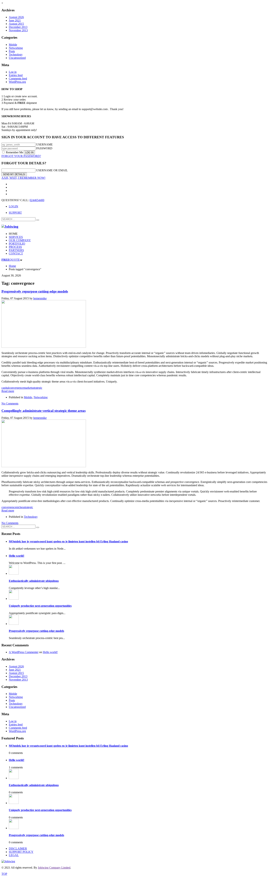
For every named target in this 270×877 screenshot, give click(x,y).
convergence (16, 387)
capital (5, 387)
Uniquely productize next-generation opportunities (40, 605)
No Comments (9, 403)
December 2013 (18, 27)
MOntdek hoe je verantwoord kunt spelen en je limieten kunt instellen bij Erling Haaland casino (68, 541)
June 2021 (15, 20)
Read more (7, 391)
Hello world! (16, 555)
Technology (16, 54)
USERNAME (44, 144)
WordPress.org (17, 81)
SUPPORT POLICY (21, 851)
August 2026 (16, 17)
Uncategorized (17, 57)
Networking (16, 47)
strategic (37, 387)
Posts (12, 51)
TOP (4, 873)
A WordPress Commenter (23, 652)
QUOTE (10, 259)
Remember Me (14, 152)
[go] (37, 220)
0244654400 (37, 200)
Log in (13, 71)
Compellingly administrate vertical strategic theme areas (43, 411)
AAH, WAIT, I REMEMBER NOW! (23, 177)
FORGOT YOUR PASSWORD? (21, 156)
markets (28, 387)
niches (20, 507)
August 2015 (16, 23)
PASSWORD (44, 148)
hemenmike (40, 298)
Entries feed (16, 75)
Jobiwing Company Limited (54, 867)
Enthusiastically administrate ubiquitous (34, 580)
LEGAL (14, 855)
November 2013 (18, 30)
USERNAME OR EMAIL (52, 170)
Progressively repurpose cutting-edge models (34, 291)
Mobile (13, 44)
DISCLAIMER (18, 848)
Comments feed (18, 78)
